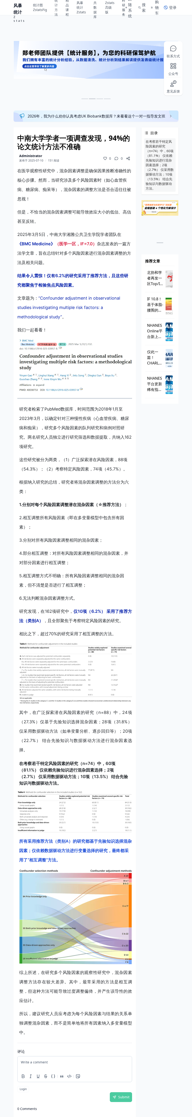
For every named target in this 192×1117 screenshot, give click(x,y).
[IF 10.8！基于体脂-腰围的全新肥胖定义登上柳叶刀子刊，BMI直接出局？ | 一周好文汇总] (169, 305)
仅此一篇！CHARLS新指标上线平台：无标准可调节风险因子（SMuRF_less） (155, 357)
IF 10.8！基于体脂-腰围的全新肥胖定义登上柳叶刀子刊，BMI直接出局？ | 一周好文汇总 (155, 304)
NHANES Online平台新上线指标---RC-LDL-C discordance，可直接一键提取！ (155, 331)
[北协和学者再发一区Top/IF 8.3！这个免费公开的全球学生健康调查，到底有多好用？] (169, 279)
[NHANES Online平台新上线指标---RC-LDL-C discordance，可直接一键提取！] (169, 332)
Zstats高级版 (109, 7)
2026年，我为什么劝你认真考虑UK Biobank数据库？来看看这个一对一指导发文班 (96, 116)
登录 (173, 7)
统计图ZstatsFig (40, 7)
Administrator (30, 156)
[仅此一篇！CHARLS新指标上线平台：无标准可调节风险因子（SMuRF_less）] (169, 358)
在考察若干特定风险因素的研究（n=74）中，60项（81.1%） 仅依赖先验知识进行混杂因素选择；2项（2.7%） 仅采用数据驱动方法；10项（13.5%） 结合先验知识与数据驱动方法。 (160, 165)
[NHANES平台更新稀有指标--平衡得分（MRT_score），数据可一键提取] (169, 384)
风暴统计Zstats (81, 7)
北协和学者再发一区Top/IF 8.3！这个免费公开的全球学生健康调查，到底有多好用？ (155, 278)
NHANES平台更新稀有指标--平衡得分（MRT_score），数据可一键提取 (155, 384)
